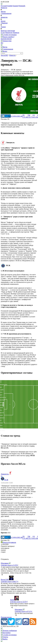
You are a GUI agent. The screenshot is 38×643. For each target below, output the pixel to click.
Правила (16, 32)
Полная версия (6, 39)
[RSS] (33, 624)
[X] (11, 624)
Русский (4, 6)
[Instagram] (25, 624)
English (9, 6)
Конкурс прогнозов (8, 31)
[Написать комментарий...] (19, 556)
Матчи (3, 11)
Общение (4, 23)
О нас (3, 32)
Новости (4, 8)
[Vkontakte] (4, 624)
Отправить (5, 559)
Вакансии (8, 32)
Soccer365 (4, 55)
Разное (3, 27)
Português (22, 6)
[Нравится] (10, 607)
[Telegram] (18, 624)
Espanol (15, 6)
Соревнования (6, 13)
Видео (3, 21)
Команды (4, 17)
